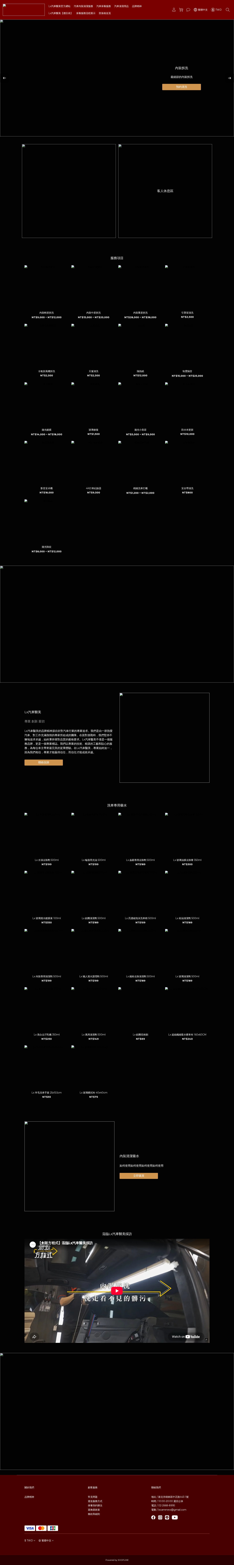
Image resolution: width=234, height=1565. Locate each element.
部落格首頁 (105, 13)
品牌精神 (137, 6)
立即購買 (138, 1175)
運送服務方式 (95, 1501)
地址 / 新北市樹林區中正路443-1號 (170, 1496)
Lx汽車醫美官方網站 (59, 6)
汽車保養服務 (103, 6)
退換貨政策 (94, 1509)
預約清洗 (181, 86)
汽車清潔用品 (121, 6)
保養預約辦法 (95, 1505)
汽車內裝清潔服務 (83, 6)
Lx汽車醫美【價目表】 (60, 13)
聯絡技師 (43, 762)
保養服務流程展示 (85, 13)
